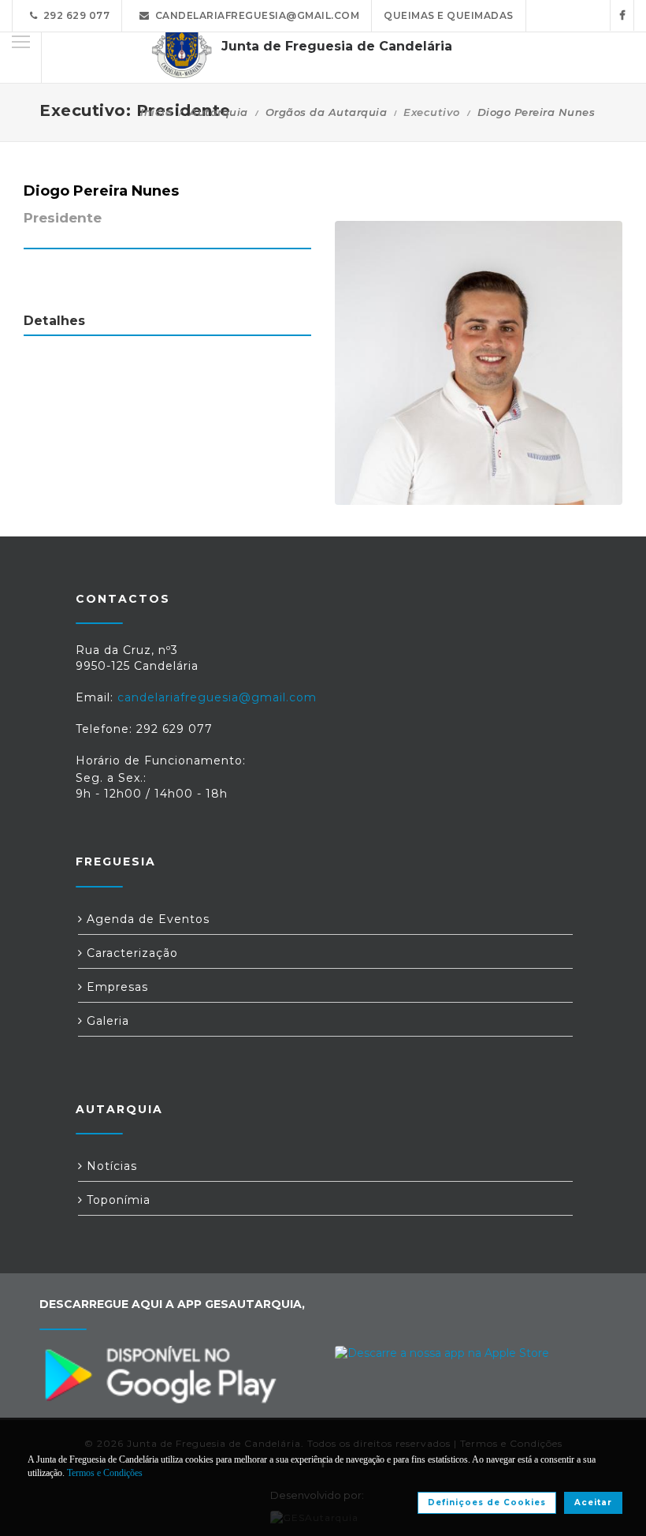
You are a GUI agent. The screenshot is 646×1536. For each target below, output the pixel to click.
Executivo (431, 112)
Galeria (106, 1021)
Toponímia (116, 1200)
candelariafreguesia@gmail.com (255, 15)
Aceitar (593, 1502)
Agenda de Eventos (146, 919)
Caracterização (130, 953)
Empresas (115, 987)
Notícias (110, 1166)
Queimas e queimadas (449, 15)
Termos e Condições (105, 1472)
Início (156, 112)
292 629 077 (74, 15)
